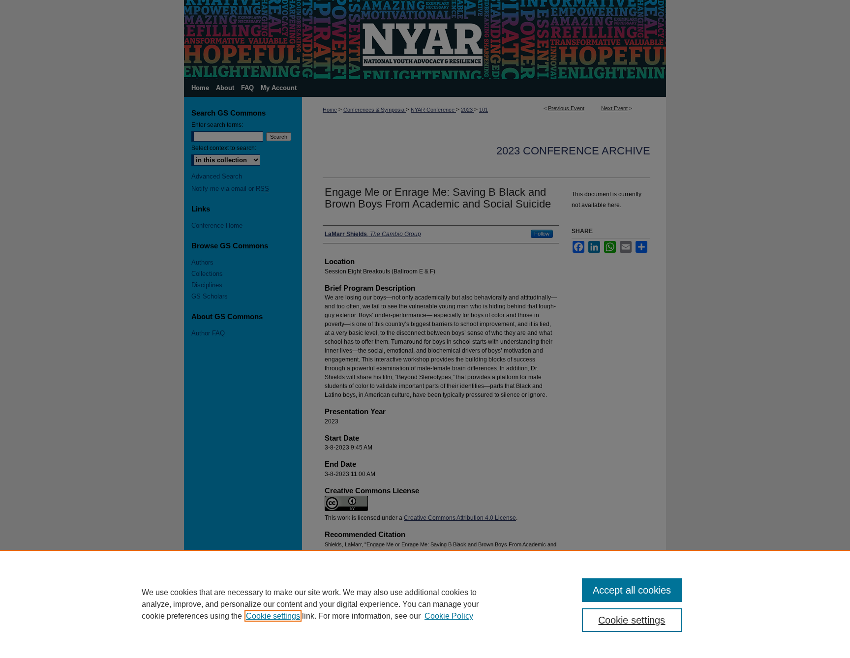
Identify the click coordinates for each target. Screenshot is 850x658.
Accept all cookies (632, 590)
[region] (425, 604)
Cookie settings (273, 616)
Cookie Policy (449, 616)
